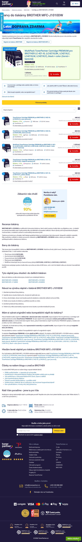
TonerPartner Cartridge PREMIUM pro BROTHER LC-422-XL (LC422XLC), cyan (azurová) (29, 359)
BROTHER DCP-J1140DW (10, 282)
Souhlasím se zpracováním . (31, 435)
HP (57, 460)
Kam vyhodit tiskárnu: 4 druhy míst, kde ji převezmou (21, 384)
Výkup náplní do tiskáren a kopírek (39, 470)
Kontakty (58, 452)
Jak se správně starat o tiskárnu (14, 378)
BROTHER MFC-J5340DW (37, 282)
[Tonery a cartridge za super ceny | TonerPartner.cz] (7, 3)
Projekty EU (32, 472)
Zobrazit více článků (8, 96)
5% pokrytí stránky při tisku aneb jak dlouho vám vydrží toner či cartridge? (61, 92)
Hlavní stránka (6, 10)
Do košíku (56, 74)
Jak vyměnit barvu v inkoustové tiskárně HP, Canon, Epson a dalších (25, 376)
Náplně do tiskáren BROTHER (13, 42)
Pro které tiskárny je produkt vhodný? (34, 69)
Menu (76, 3)
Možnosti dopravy (34, 447)
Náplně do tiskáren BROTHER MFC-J (38, 42)
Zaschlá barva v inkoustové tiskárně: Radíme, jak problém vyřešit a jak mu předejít (29, 374)
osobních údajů (38, 435)
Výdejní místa (33, 455)
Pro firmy (58, 457)
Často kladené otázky (35, 467)
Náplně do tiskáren (17, 10)
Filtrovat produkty (41, 102)
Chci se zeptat (49, 216)
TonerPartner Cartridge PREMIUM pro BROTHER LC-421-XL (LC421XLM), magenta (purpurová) (31, 160)
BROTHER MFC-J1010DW (37, 280)
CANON (58, 462)
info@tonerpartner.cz (51, 211)
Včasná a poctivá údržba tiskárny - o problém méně (20, 380)
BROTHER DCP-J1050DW (10, 280)
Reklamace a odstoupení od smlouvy (40, 450)
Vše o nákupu (34, 444)
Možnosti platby (34, 452)
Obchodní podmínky (35, 457)
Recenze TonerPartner (35, 475)
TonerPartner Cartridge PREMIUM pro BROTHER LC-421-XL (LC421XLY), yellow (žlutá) (28, 337)
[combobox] (39, 109)
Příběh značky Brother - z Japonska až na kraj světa (20, 372)
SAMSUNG (59, 465)
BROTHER (26, 10)
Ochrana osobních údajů (36, 460)
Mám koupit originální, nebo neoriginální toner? (21, 92)
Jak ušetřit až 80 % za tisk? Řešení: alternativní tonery (62, 86)
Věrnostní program (35, 465)
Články (58, 455)
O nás (58, 447)
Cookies (31, 462)
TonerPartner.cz (62, 444)
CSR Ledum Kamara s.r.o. (64, 450)
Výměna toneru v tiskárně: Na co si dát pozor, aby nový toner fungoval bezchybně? (29, 382)
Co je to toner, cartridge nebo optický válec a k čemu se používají (23, 85)
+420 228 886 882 (38, 4)
